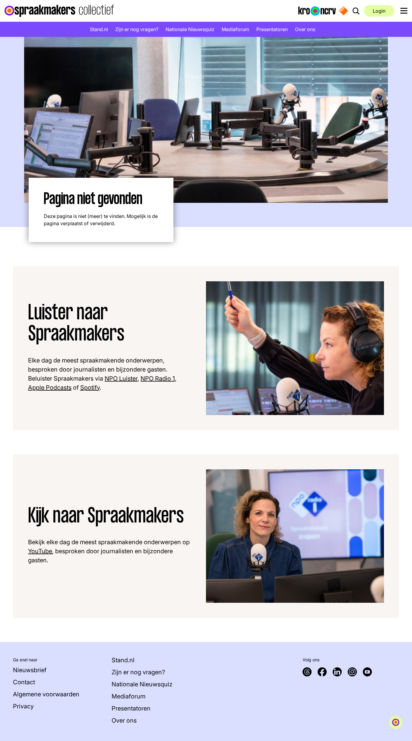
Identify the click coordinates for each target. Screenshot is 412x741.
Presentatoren (272, 29)
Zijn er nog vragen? (136, 29)
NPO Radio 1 (158, 378)
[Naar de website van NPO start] (343, 11)
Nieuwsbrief (29, 670)
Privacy (23, 706)
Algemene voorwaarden (46, 694)
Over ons (305, 29)
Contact (24, 682)
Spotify (90, 387)
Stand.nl (99, 29)
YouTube (40, 551)
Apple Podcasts (49, 387)
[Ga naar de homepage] (59, 11)
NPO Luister (121, 378)
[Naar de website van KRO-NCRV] (317, 10)
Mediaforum (235, 29)
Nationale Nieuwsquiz (190, 29)
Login (379, 11)
